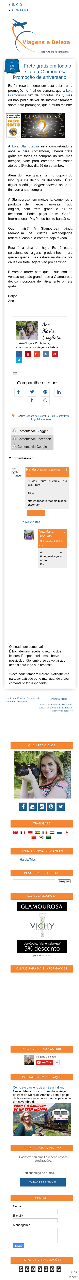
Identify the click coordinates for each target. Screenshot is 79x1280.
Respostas (32, 522)
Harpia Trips (28, 859)
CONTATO (20, 10)
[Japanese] (67, 833)
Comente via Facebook (34, 439)
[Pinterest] (51, 807)
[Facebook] (23, 807)
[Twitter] (61, 807)
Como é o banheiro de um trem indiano (38, 1087)
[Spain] (38, 833)
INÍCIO (17, 4)
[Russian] (60, 833)
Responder (36, 513)
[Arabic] (49, 838)
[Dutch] (53, 833)
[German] (31, 833)
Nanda (31, 469)
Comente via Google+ (33, 446)
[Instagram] (42, 807)
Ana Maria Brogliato (51, 331)
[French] (23, 833)
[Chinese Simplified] (34, 838)
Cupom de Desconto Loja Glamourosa (48, 415)
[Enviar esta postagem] (14, 373)
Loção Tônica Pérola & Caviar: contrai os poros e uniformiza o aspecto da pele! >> (55, 707)
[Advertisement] (43, 1011)
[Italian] (45, 833)
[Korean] (42, 838)
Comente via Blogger (32, 431)
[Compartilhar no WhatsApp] (45, 401)
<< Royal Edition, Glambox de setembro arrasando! (23, 700)
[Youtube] (33, 807)
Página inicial (59, 698)
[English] (16, 833)
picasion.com (42, 955)
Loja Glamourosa (25, 146)
